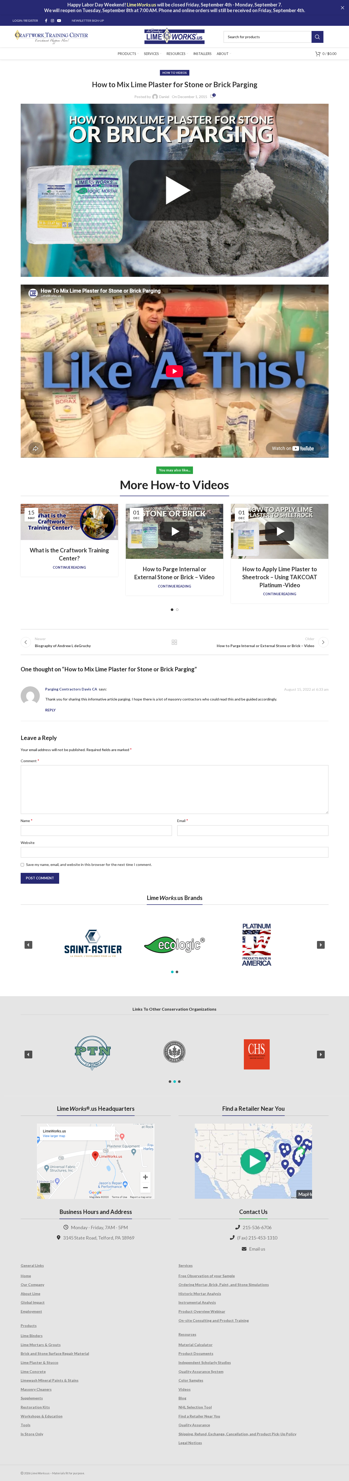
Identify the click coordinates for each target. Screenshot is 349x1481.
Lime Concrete (33, 1371)
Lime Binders (32, 1335)
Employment (31, 1311)
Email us (257, 1249)
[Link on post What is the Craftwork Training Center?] (69, 522)
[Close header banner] (342, 7)
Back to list (174, 642)
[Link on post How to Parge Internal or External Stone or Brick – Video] (174, 531)
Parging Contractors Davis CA (71, 689)
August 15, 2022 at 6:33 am (306, 689)
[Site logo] (174, 36)
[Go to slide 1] (172, 609)
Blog (182, 1398)
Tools (25, 1425)
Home (26, 1276)
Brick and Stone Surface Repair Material (55, 1353)
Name (27, 820)
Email (182, 820)
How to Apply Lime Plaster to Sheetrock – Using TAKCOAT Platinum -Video (279, 577)
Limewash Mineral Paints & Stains (50, 1380)
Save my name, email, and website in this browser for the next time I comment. (89, 864)
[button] (28, 945)
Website (28, 842)
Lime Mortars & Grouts (41, 1344)
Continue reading (69, 567)
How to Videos (174, 72)
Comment (30, 760)
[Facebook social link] (46, 20)
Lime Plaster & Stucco (39, 1362)
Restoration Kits (35, 1407)
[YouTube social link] (59, 20)
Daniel (164, 96)
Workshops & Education (42, 1416)
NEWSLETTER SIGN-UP (88, 20)
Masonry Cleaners (36, 1389)
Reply (50, 710)
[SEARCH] (317, 37)
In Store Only (32, 1434)
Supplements (32, 1398)
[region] (175, 945)
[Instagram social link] (52, 20)
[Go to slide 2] (177, 609)
